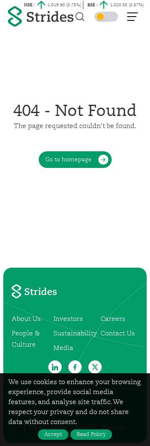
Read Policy (91, 434)
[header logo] (42, 16)
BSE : (93, 5)
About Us (26, 319)
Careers (112, 319)
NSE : (29, 5)
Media (63, 348)
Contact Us (117, 333)
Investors (68, 319)
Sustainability (75, 333)
